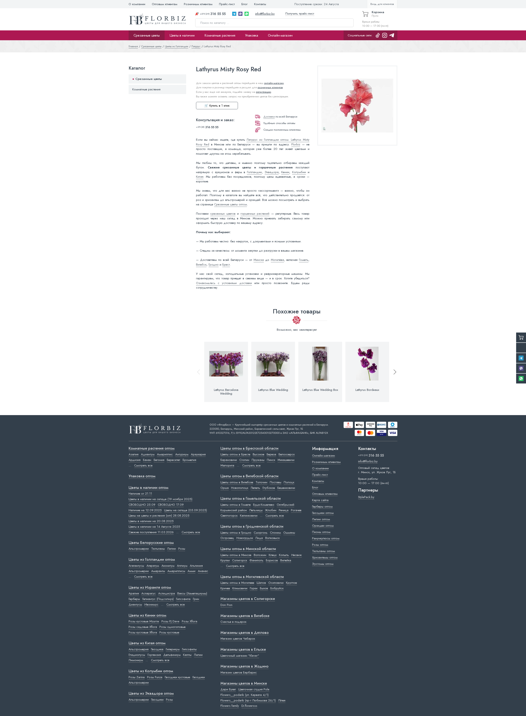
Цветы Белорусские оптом (151, 542)
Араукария (198, 454)
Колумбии (299, 172)
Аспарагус (148, 593)
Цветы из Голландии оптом (152, 559)
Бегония (159, 460)
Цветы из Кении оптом (147, 615)
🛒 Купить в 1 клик (217, 105)
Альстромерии (139, 548)
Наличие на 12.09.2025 (145, 510)
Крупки (225, 560)
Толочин (261, 482)
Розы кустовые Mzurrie (144, 621)
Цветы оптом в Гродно (235, 532)
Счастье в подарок (233, 621)
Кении (285, 172)
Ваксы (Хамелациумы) (192, 593)
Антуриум (181, 454)
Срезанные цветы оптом (230, 204)
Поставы (275, 482)
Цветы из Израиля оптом (150, 587)
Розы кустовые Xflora (143, 632)
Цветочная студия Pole (253, 689)
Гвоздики (199, 677)
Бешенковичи (286, 488)
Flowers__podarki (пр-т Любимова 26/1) (248, 700)
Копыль (284, 555)
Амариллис (165, 454)
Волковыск (272, 538)
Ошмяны (289, 532)
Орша (224, 488)
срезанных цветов (222, 213)
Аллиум (182, 565)
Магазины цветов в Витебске (244, 616)
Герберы (134, 599)
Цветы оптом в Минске (235, 555)
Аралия (134, 593)
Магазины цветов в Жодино (244, 666)
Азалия (133, 454)
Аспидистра (166, 593)
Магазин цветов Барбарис (238, 672)
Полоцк (289, 482)
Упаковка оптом (142, 476)
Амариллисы (176, 571)
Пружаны (258, 460)
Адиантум (148, 454)
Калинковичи (248, 515)
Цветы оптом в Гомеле (235, 504)
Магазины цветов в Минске (243, 683)
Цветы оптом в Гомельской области (250, 498)
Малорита (227, 465)
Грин (196, 599)
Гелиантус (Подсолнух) (158, 599)
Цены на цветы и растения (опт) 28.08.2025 (159, 515)
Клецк (273, 555)
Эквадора (272, 172)
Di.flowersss (249, 705)
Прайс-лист (227, 4)
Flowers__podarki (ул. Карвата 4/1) (244, 695)
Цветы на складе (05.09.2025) (185, 510)
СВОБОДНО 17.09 (171, 504)
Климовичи (239, 588)
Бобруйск (277, 588)
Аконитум (167, 565)
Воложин (260, 555)
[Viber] (240, 14)
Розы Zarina (137, 677)
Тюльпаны (158, 548)
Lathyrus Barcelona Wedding (226, 391)
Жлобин (270, 510)
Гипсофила (183, 599)
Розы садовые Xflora (143, 627)
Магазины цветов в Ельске (243, 649)
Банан (147, 460)
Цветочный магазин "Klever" (239, 655)
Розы (181, 548)
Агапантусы (136, 565)
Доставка (269, 117)
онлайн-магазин (274, 83)
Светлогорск (229, 515)
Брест (226, 264)
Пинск (271, 460)
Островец (227, 538)
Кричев (225, 588)
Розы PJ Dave (170, 621)
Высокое (258, 454)
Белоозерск (287, 454)
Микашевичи (286, 460)
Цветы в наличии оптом (148, 487)
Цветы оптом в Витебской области (249, 476)
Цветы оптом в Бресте (235, 454)
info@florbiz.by (265, 14)
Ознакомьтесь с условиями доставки (224, 283)
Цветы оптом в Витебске (236, 482)
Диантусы (135, 604)
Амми (191, 571)
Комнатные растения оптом (151, 448)
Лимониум (136, 660)
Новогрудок (244, 538)
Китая (199, 176)
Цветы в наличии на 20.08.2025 (151, 521)
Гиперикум (173, 649)
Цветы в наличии (182, 35)
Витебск (201, 264)
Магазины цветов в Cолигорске (247, 598)
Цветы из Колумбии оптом (151, 671)
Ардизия (135, 460)
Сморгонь (261, 532)
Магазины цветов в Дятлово (244, 632)
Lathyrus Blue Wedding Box (320, 390)
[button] (393, 372)
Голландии (254, 172)
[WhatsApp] (247, 14)
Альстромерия (139, 649)
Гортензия (154, 655)
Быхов (264, 588)
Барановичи (228, 460)
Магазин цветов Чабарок (237, 638)
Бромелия (189, 460)
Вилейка (285, 560)
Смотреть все (143, 465)
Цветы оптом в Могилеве (237, 582)
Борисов (272, 560)
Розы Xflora (189, 621)
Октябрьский (285, 504)
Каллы (187, 655)
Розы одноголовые (172, 627)
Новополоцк (239, 488)
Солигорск (239, 560)
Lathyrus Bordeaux (367, 390)
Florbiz (295, 144)
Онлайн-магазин (280, 35)
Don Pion (226, 605)
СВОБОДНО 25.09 (142, 504)
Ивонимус (151, 604)
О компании (137, 4)
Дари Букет (228, 689)
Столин (244, 460)
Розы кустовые (169, 632)
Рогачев (296, 510)
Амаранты (158, 571)
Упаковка (251, 35)
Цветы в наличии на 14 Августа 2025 (154, 526)
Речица (283, 510)
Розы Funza (154, 677)
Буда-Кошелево (263, 504)
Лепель (255, 488)
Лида (259, 538)
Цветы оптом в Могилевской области (252, 576)
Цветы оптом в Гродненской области (251, 526)
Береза (271, 454)
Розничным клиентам (198, 4)
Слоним (275, 532)
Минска (259, 260)
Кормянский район (233, 510)
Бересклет (173, 460)
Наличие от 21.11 (140, 493)
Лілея (281, 700)
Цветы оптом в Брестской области (249, 448)
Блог (244, 4)
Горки (253, 588)
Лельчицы (256, 510)
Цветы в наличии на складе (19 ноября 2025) (160, 499)
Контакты (260, 4)
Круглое (291, 582)
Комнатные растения (219, 35)
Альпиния (196, 565)
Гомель (303, 260)
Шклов (261, 582)
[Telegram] (234, 14)
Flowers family (229, 705)
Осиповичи (276, 582)
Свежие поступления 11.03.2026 (151, 532)
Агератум (152, 565)
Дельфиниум (172, 655)
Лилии (171, 548)
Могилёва (277, 260)
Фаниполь (256, 560)
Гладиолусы (137, 655)
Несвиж (296, 555)
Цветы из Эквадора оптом (151, 693)
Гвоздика (157, 649)
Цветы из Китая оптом (147, 643)
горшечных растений (255, 213)
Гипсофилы (189, 649)
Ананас (203, 571)
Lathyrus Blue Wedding (273, 390)
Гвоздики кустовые (177, 677)
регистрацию (263, 92)
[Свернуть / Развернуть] (181, 79)
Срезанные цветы (147, 35)
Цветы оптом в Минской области (248, 549)
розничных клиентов (270, 87)
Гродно (214, 264)
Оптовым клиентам (164, 4)
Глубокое (269, 488)
